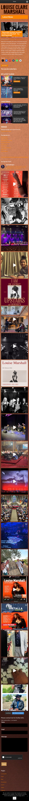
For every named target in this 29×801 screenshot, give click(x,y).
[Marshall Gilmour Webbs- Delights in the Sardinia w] (14, 211)
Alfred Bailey (4, 151)
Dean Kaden (4, 137)
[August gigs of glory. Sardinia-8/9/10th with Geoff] (14, 616)
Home (2, 776)
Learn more (16, 81)
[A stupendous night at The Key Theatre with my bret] (14, 427)
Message (4, 736)
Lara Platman (4, 138)
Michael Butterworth (6, 140)
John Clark (4, 146)
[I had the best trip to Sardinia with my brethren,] (14, 589)
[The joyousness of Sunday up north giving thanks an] (14, 454)
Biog (2, 779)
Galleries (3, 790)
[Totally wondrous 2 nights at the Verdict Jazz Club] (14, 400)
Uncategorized (19, 39)
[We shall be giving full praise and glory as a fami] (14, 508)
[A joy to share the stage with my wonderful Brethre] (14, 697)
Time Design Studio (6, 131)
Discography (4, 782)
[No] (27, 796)
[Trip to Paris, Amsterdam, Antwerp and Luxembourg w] (14, 238)
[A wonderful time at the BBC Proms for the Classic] (14, 535)
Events (2, 784)
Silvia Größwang (5, 142)
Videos (2, 787)
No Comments (12, 39)
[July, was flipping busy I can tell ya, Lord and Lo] (14, 643)
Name (3, 722)
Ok (14, 798)
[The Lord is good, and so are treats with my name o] (14, 670)
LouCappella (3, 773)
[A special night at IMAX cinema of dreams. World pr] (14, 481)
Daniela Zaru (4, 144)
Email (3, 729)
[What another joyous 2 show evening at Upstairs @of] (14, 184)
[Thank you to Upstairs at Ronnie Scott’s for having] (14, 292)
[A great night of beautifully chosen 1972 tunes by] (14, 346)
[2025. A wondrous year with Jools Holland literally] (14, 319)
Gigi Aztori (4, 149)
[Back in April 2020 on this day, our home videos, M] (14, 265)
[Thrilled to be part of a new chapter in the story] (14, 373)
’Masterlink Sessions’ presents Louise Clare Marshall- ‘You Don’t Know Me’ (11, 33)
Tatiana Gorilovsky (6, 147)
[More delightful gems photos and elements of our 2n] (14, 562)
